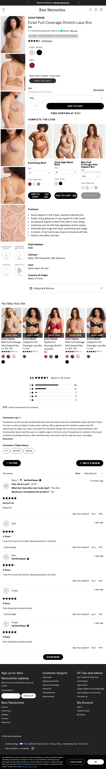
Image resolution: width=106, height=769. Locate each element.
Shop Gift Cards (49, 692)
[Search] (90, 9)
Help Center (47, 677)
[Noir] (39, 54)
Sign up (28, 695)
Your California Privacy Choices (36, 744)
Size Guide (98, 89)
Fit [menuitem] (6, 450)
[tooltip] (20, 418)
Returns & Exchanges (51, 685)
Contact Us (47, 689)
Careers (4, 707)
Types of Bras (82, 685)
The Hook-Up (82, 696)
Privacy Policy (55, 744)
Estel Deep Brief (37, 163)
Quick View (11, 335)
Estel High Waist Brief (64, 163)
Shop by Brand (48, 696)
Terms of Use (83, 744)
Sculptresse (36, 17)
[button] (2, 9)
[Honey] (32, 54)
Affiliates (4, 714)
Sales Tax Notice (11, 748)
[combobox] (66, 98)
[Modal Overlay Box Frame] (50, 80)
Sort (78, 473)
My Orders (81, 714)
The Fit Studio (82, 681)
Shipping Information (51, 681)
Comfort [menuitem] (16, 450)
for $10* (55, 3)
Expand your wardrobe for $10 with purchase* (53, 36)
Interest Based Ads (70, 744)
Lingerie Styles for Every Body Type (90, 689)
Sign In (79, 707)
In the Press (6, 711)
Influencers (5, 722)
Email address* (7, 690)
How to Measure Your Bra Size (89, 692)
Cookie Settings (76, 762)
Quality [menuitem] (29, 450)
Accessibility (24, 748)
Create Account (83, 711)
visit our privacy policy (29, 766)
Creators (4, 718)
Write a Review (92, 464)
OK (95, 762)
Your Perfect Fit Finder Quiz (87, 677)
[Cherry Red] (32, 67)
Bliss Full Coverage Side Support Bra (89, 164)
